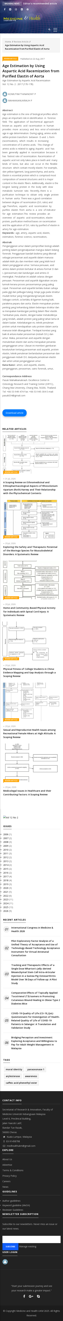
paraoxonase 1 (35, 1069)
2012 (5, 857)
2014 (5, 864)
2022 (5, 895)
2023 (5, 899)
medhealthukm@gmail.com (20, 1145)
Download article (14, 412)
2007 (5, 838)
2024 (5, 903)
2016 (5, 872)
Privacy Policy (9, 1175)
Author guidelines (11, 1200)
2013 (5, 861)
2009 (5, 845)
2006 (5, 834)
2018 (5, 880)
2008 (5, 841)
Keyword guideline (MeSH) (16, 1205)
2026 (5, 910)
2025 (5, 907)
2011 (5, 853)
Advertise (7, 1164)
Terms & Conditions (12, 1170)
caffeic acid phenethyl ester (21, 1082)
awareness (31, 1076)
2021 (5, 891)
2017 (5, 876)
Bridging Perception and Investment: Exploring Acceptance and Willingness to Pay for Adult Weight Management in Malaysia (34, 1043)
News (5, 1186)
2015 (5, 868)
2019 (5, 884)
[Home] (31, 18)
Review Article (21, 41)
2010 (5, 849)
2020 (5, 887)
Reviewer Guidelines (12, 1209)
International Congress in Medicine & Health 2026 (32, 929)
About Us (7, 1159)
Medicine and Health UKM (29, 1310)
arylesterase (13, 1076)
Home (8, 41)
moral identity (14, 1069)
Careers (6, 1181)
